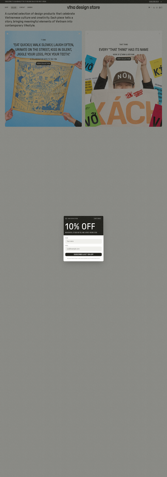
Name (66, 238)
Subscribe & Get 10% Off (83, 254)
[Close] (101, 218)
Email (66, 245)
